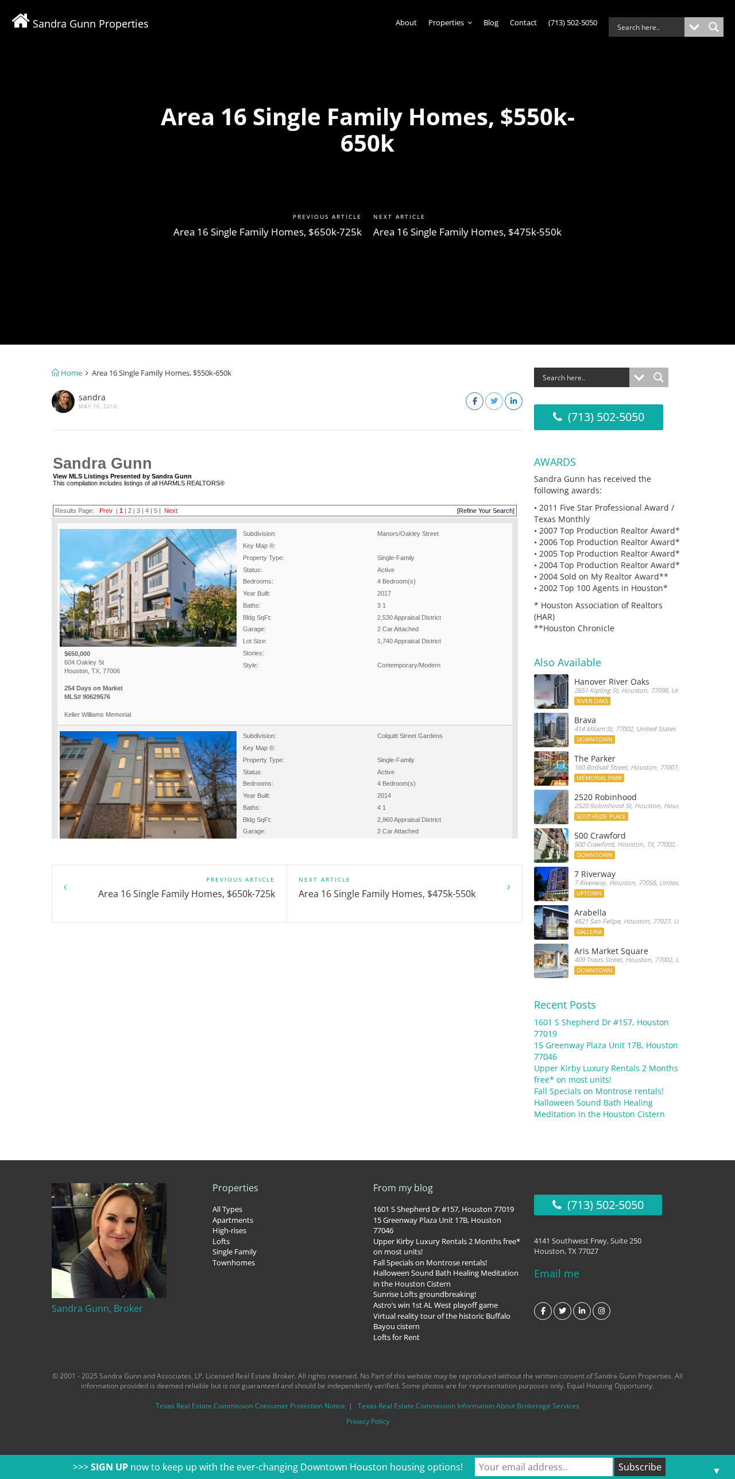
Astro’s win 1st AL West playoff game (435, 1305)
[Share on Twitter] (494, 401)
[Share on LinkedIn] (514, 401)
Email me (556, 1273)
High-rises (229, 1230)
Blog (490, 22)
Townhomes (233, 1262)
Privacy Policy (367, 1421)
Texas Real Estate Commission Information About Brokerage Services (468, 1406)
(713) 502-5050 (572, 22)
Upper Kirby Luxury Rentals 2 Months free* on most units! (606, 1074)
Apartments (232, 1220)
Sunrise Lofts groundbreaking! (424, 1294)
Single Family (234, 1251)
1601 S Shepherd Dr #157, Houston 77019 (443, 1209)
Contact (523, 22)
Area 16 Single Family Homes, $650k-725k (267, 231)
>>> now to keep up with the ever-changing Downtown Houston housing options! (268, 1467)
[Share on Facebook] (474, 401)
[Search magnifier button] (714, 27)
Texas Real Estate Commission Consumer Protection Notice (250, 1406)
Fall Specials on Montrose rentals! (599, 1091)
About (406, 22)
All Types (227, 1209)
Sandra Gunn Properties (89, 23)
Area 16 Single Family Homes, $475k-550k (467, 231)
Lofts (221, 1241)
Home (70, 373)
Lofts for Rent (396, 1337)
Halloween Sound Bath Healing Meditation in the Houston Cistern (599, 1108)
